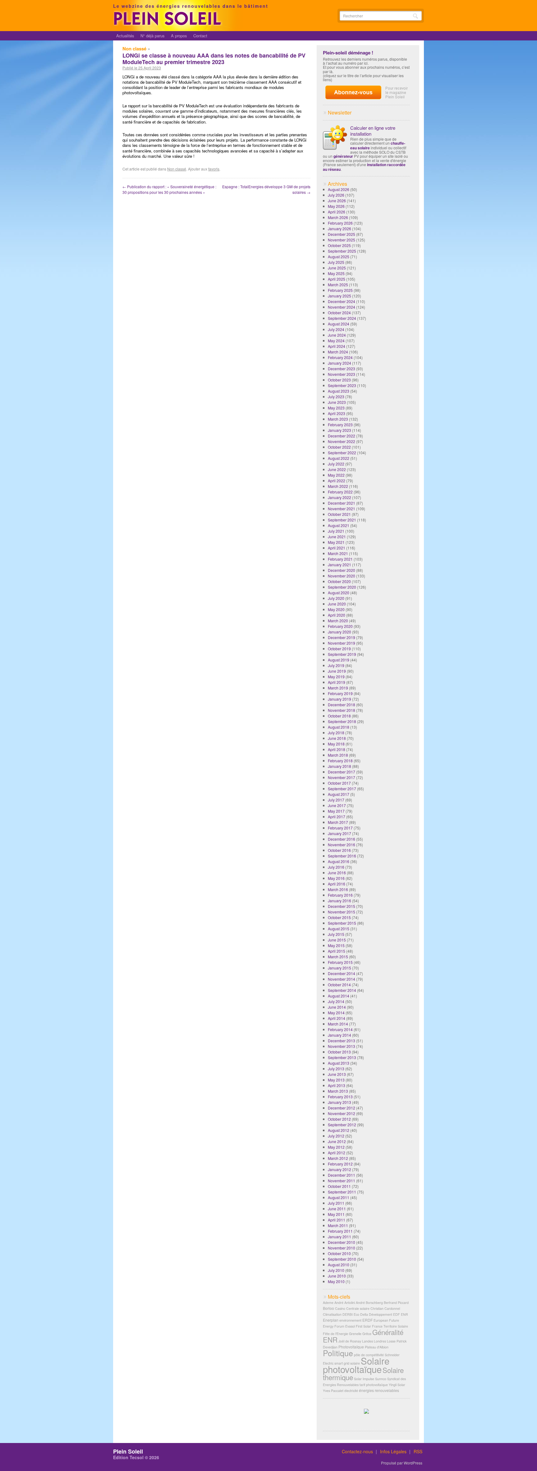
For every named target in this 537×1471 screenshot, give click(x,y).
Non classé (134, 48)
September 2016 (342, 855)
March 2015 (338, 956)
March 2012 (338, 1158)
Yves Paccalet (333, 1390)
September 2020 (342, 587)
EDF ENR (400, 1314)
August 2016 (338, 861)
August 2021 (338, 525)
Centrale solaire (357, 1308)
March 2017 (338, 822)
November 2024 (341, 307)
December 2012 (341, 1107)
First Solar (363, 1326)
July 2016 (336, 867)
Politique (338, 1352)
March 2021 (338, 553)
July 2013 (336, 1068)
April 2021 (336, 547)
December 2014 (341, 973)
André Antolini (344, 1302)
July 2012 (336, 1135)
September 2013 (342, 1057)
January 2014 (339, 1035)
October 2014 (339, 984)
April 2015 (336, 951)
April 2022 (336, 480)
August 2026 (338, 189)
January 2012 (339, 1169)
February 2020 (340, 626)
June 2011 (337, 1208)
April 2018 (336, 749)
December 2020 (341, 570)
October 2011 (339, 1186)
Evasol (350, 1326)
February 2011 (340, 1231)
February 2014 (340, 1029)
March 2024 (338, 351)
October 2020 (339, 581)
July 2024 (336, 329)
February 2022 (340, 491)
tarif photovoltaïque (374, 1384)
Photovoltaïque (351, 1346)
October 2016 (339, 850)
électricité (351, 1390)
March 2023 (338, 419)
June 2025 (337, 267)
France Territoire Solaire (390, 1326)
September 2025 (342, 251)
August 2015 (338, 928)
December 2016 (341, 839)
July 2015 (336, 934)
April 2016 (336, 883)
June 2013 (337, 1074)
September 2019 (342, 654)
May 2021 (336, 542)
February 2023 (340, 424)
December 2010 (341, 1242)
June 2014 (337, 1007)
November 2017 (341, 777)
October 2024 (339, 312)
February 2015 (340, 962)
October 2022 (339, 447)
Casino (340, 1308)
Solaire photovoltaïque (356, 1364)
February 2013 (340, 1096)
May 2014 (336, 1012)
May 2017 (336, 811)
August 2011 (338, 1197)
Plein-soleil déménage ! (348, 52)
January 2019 (339, 699)
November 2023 (341, 374)
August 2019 (338, 659)
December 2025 (341, 234)
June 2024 (337, 335)
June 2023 (337, 402)
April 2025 (336, 279)
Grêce (366, 1333)
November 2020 (341, 575)
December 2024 (341, 301)
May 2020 (336, 609)
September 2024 (342, 318)
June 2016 (337, 872)
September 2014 (342, 990)
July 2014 (336, 1001)
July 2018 (336, 732)
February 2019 (340, 693)
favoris (213, 168)
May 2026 (336, 206)
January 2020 (339, 631)
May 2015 (336, 945)
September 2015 (342, 923)
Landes (367, 1341)
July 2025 (336, 262)
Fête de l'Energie (335, 1333)
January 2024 (339, 363)
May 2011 (336, 1214)
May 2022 (336, 475)
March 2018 (338, 755)
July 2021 (336, 531)
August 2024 (338, 323)
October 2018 (339, 715)
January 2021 (339, 564)
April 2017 (336, 816)
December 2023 (341, 368)
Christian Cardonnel (385, 1308)
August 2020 (338, 592)
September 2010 (342, 1259)
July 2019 (336, 665)
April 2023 (336, 413)
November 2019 (341, 643)
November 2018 (341, 710)
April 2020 (336, 615)
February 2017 (340, 827)
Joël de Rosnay (349, 1341)
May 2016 (336, 878)
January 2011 (339, 1236)
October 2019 (339, 648)
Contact (200, 36)
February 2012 (340, 1163)
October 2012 (339, 1119)
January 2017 (339, 833)
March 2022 (338, 486)
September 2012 (342, 1124)
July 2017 (336, 799)
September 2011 (342, 1191)
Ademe (328, 1302)
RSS (418, 1451)
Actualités (125, 36)
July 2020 (336, 598)
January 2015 (339, 967)
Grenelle (355, 1333)
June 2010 (337, 1275)
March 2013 (338, 1091)
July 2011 (336, 1203)
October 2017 (339, 783)
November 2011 (341, 1180)
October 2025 (339, 245)
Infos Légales (393, 1451)
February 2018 (340, 760)
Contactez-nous (357, 1451)
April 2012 (336, 1152)
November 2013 (341, 1046)
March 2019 (338, 687)
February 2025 (340, 290)
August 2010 (338, 1264)
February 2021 (340, 559)
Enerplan (330, 1320)
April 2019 (336, 682)
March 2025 (338, 284)
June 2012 (337, 1141)
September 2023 (342, 385)
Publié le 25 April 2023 (141, 67)
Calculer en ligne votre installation (372, 130)
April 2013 (336, 1085)
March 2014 (338, 1023)
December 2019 (341, 637)
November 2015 (341, 911)
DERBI (347, 1314)
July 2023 (336, 396)
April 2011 (336, 1219)
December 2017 (341, 771)
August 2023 (338, 391)
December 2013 (341, 1040)
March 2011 (338, 1225)
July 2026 (336, 195)
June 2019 (337, 671)
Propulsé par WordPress (401, 1462)
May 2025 (336, 273)
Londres (380, 1341)
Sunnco (380, 1378)
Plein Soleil (128, 1451)
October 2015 (339, 917)
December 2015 (341, 906)
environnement (350, 1320)
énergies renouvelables (379, 1390)
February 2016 (340, 895)
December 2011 (341, 1175)
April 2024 (336, 346)
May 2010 (336, 1281)
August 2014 (338, 995)
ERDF (367, 1320)
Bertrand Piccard (396, 1302)
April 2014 (336, 1018)
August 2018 (338, 727)
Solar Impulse (364, 1378)
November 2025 (341, 239)
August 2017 (338, 794)
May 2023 (336, 407)
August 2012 (338, 1130)
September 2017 (342, 788)
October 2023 (339, 379)
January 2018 (339, 766)
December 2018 (341, 704)
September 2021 (342, 519)
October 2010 (339, 1253)
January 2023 (339, 430)
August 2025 (338, 256)
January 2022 (339, 497)
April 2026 (336, 211)
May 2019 (336, 676)
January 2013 (339, 1102)
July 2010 (336, 1270)
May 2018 (336, 743)
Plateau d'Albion (376, 1347)
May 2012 (336, 1147)
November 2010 (341, 1247)
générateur (343, 156)
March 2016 (338, 889)
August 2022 (338, 458)
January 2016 (339, 900)
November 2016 (341, 844)
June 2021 (337, 536)
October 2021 (339, 514)
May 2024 (336, 340)
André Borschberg (369, 1302)
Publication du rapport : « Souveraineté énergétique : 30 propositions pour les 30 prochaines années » (169, 189)
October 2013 (339, 1051)
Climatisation (332, 1314)
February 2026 (340, 223)
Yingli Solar (397, 1384)
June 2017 (337, 805)
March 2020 (338, 620)
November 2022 (341, 441)
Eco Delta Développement (373, 1314)
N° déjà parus (152, 36)
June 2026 (337, 200)
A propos (179, 36)
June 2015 (337, 939)
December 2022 (341, 435)
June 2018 (337, 738)
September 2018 (342, 721)
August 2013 (338, 1063)
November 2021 (341, 508)
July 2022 (336, 463)
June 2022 (337, 469)
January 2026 (339, 228)
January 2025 (339, 295)
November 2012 (341, 1113)
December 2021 (341, 503)
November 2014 (341, 979)
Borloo (328, 1308)
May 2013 (336, 1079)
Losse (391, 1341)
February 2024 (340, 357)
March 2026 (338, 217)
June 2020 (337, 603)
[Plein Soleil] (168, 24)
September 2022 (342, 452)
